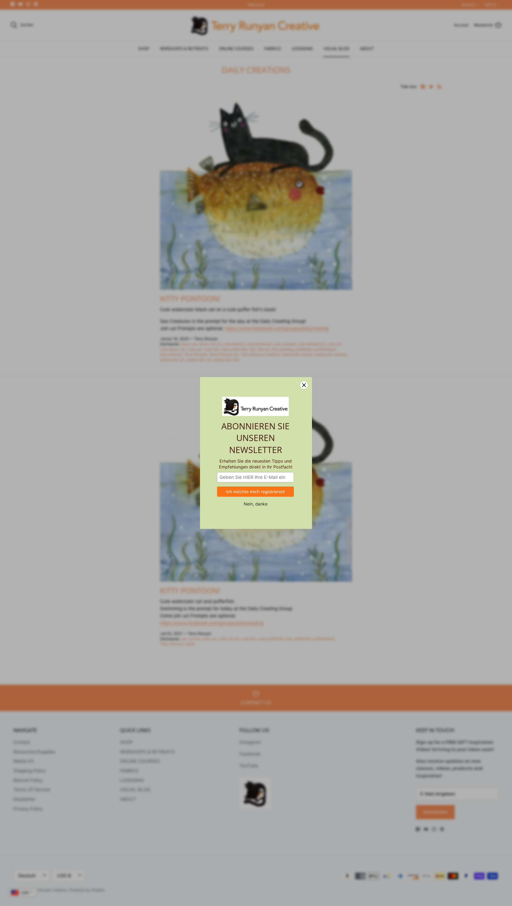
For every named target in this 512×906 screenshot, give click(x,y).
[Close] (304, 385)
